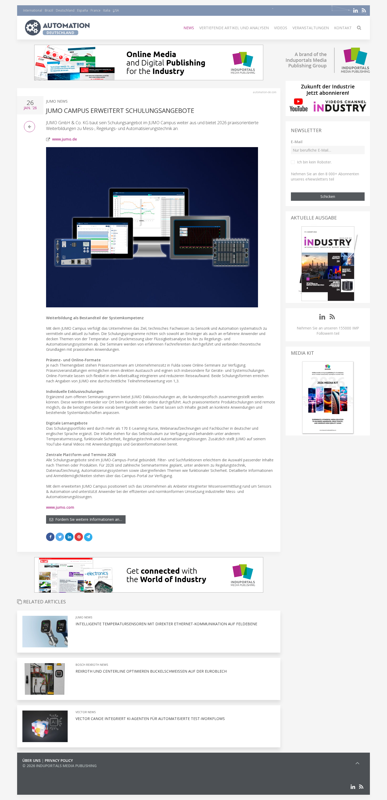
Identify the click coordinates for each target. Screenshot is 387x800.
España (82, 10)
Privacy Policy (59, 760)
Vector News (86, 712)
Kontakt (343, 27)
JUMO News (57, 101)
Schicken (327, 196)
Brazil (49, 10)
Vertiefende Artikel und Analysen (234, 27)
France (96, 10)
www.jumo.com (60, 507)
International (32, 10)
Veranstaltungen (310, 27)
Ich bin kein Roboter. (314, 161)
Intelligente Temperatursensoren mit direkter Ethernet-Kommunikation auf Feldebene (166, 623)
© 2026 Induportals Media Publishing (59, 765)
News (188, 27)
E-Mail (296, 141)
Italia (106, 10)
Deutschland (65, 10)
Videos (280, 27)
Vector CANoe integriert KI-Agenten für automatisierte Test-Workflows (150, 718)
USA (116, 10)
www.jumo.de (64, 139)
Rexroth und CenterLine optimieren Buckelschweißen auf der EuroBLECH (151, 671)
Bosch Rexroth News (92, 665)
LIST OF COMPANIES (40, 770)
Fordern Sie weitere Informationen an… (87, 519)
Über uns (31, 760)
